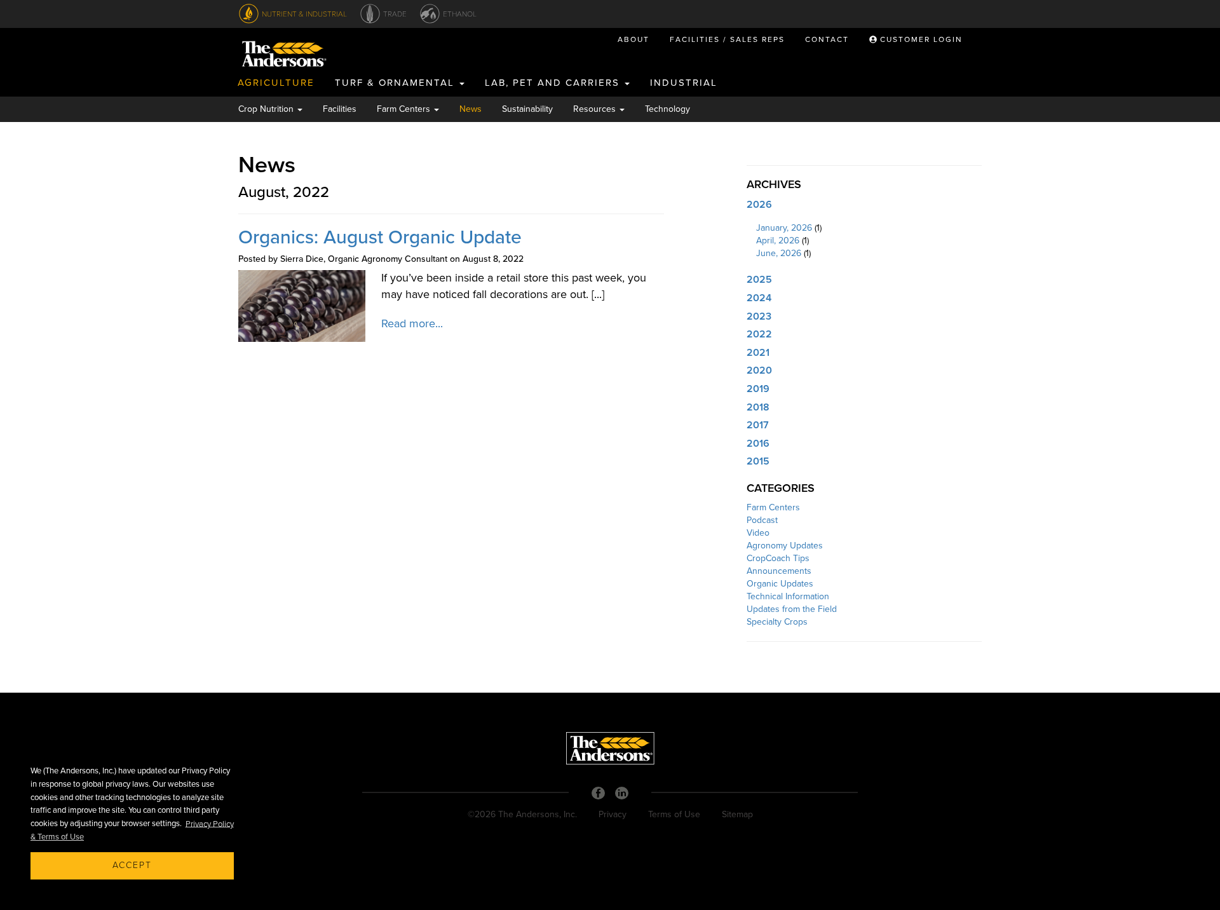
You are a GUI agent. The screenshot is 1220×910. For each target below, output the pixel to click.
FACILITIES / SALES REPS (727, 39)
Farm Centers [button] (405, 109)
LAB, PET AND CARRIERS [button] (554, 82)
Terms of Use (674, 814)
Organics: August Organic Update (380, 237)
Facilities (339, 109)
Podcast (762, 520)
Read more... (412, 323)
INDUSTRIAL (683, 82)
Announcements (779, 571)
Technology (667, 109)
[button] (864, 205)
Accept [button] (132, 865)
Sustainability (527, 109)
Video (758, 532)
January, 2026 (784, 227)
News (470, 109)
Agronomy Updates (785, 545)
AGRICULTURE (276, 82)
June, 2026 (778, 253)
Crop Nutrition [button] (267, 109)
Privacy (613, 814)
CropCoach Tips (778, 558)
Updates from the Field (792, 609)
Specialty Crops (777, 621)
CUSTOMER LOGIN (920, 39)
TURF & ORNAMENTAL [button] (396, 82)
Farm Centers (773, 507)
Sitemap (737, 814)
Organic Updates (780, 583)
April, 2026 (777, 240)
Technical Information (788, 596)
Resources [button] (595, 109)
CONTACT (827, 39)
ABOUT (633, 39)
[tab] (864, 205)
